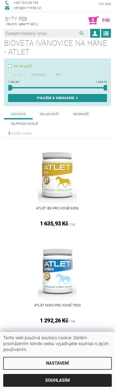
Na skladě (23, 66)
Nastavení (57, 363)
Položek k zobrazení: (57, 98)
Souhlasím (57, 380)
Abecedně (18, 114)
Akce (18, 75)
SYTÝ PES (21, 21)
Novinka (39, 75)
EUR (108, 3)
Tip (58, 75)
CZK (102, 4)
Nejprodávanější (25, 124)
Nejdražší (81, 114)
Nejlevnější (49, 114)
